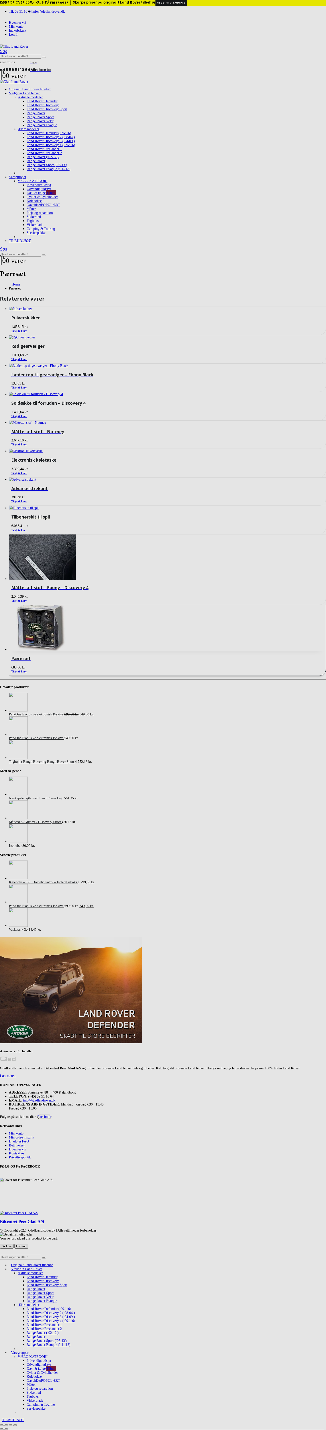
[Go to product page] (167, 628)
